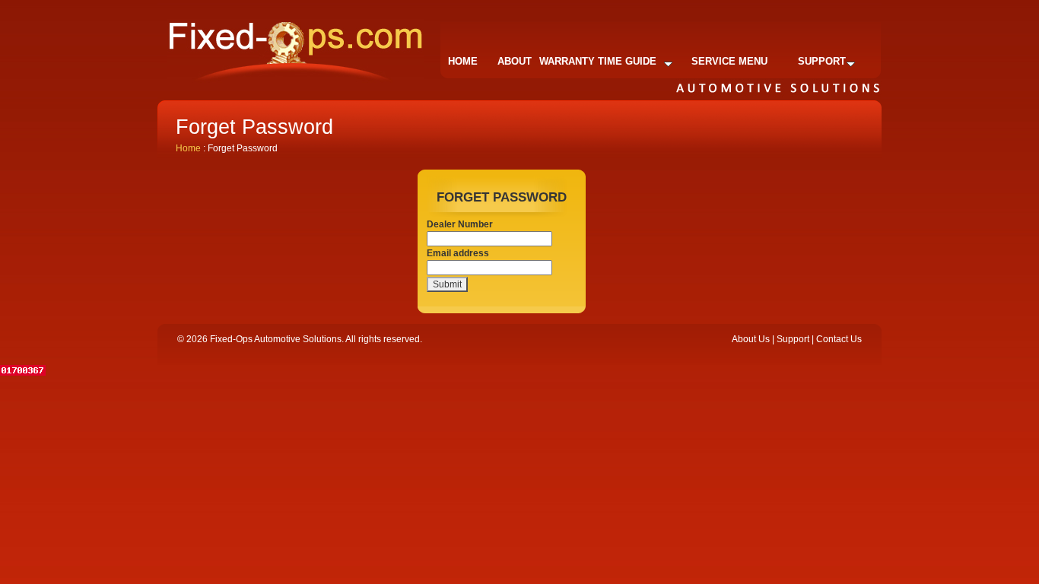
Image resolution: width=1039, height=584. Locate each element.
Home (463, 61)
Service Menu (729, 61)
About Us (751, 339)
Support (822, 61)
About (514, 61)
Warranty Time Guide (597, 61)
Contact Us (839, 339)
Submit (447, 284)
